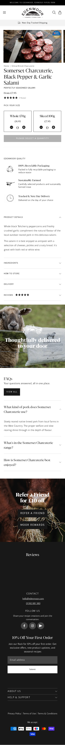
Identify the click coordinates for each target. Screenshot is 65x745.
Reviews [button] (8, 295)
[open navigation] (4, 12)
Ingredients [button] (11, 263)
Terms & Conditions (47, 713)
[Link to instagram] (32, 625)
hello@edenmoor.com (33, 598)
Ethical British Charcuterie (23, 66)
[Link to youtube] (40, 625)
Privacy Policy (14, 713)
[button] (60, 12)
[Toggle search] (53, 12)
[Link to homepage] (32, 12)
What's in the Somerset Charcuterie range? (28, 445)
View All (11, 392)
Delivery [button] (9, 284)
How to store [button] (12, 274)
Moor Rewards (32, 525)
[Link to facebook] (24, 625)
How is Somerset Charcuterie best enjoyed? (27, 462)
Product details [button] (13, 217)
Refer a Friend (32, 513)
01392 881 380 (33, 603)
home (6, 66)
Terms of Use (29, 713)
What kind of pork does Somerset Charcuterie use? (27, 409)
